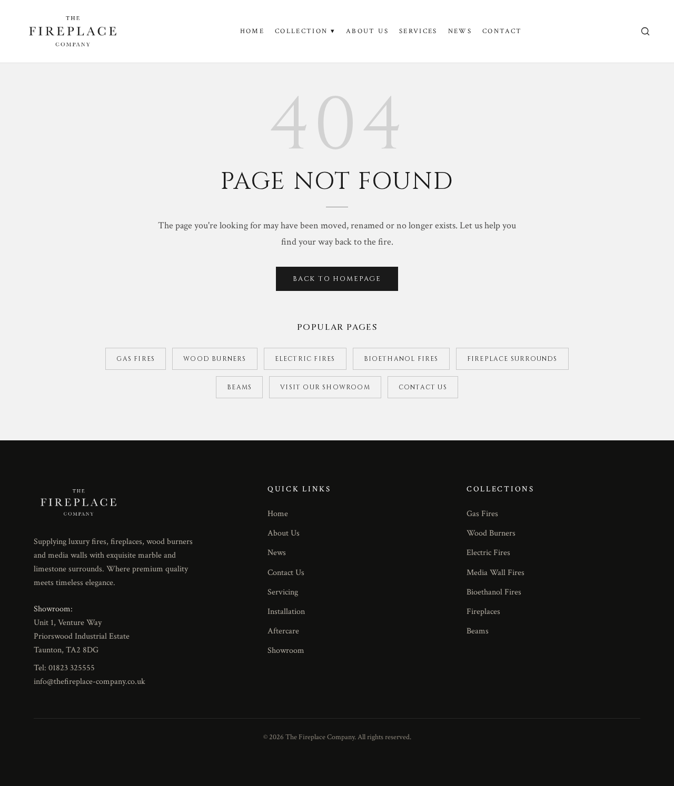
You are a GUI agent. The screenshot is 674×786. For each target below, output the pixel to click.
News (460, 31)
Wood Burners (214, 359)
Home (252, 31)
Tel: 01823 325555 (64, 667)
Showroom (285, 650)
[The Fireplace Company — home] (72, 31)
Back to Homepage (337, 279)
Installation (286, 611)
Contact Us (423, 387)
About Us (367, 31)
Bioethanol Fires (401, 359)
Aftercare (283, 631)
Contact (502, 31)
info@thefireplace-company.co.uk (89, 681)
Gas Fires (135, 359)
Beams (239, 387)
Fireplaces (483, 611)
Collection (305, 31)
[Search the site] (645, 31)
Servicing (282, 592)
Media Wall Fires (495, 572)
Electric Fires (305, 359)
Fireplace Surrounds (512, 359)
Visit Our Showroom (325, 387)
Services (418, 31)
